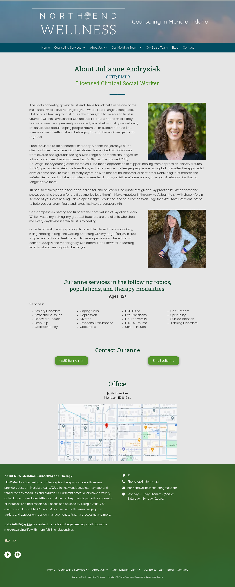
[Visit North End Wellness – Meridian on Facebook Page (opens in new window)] (7, 554)
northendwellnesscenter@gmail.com (152, 488)
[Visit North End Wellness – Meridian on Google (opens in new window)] (18, 554)
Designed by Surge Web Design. (148, 577)
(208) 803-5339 (71, 360)
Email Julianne (164, 360)
